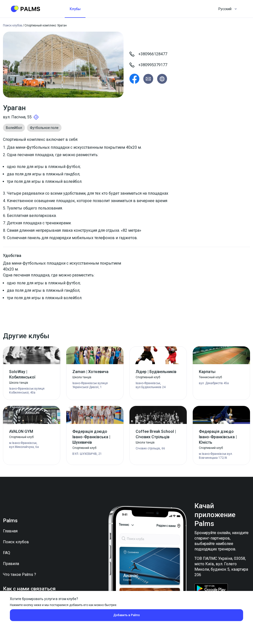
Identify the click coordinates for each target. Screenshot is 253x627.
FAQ (6, 552)
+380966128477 (152, 54)
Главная (10, 531)
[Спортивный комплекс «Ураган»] (134, 79)
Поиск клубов (16, 542)
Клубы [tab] (75, 9)
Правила (11, 563)
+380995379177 (152, 65)
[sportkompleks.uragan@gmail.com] (148, 79)
